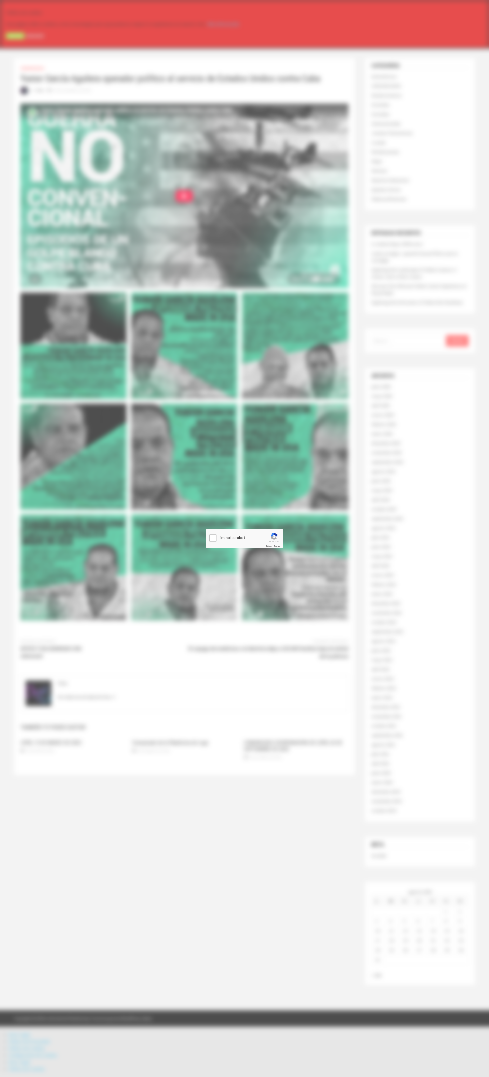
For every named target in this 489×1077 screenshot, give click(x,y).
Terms (277, 546)
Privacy (269, 546)
